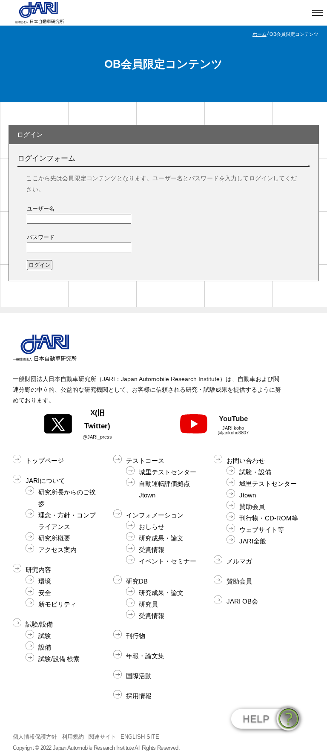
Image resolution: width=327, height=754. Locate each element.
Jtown (247, 495)
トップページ (45, 460)
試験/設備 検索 (59, 658)
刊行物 (135, 635)
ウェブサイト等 (261, 529)
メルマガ (239, 561)
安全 (44, 592)
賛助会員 (252, 506)
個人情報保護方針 (35, 737)
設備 (44, 647)
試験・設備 (255, 472)
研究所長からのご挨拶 (67, 497)
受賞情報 (151, 549)
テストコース (145, 460)
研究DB (137, 581)
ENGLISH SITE (139, 737)
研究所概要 (54, 538)
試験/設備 (39, 624)
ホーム (259, 34)
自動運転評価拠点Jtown (164, 489)
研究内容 (38, 569)
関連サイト (102, 737)
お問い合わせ (246, 460)
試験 (44, 635)
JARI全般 (252, 541)
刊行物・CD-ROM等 (268, 518)
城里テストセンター (167, 472)
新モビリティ (57, 604)
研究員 (148, 604)
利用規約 (73, 737)
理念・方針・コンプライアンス (67, 520)
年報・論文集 (145, 655)
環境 (44, 581)
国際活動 (139, 675)
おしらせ (151, 526)
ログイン (40, 265)
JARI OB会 (242, 601)
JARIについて (45, 480)
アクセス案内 (57, 549)
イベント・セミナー (167, 561)
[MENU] (317, 13)
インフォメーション (155, 515)
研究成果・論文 (161, 538)
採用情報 (139, 695)
